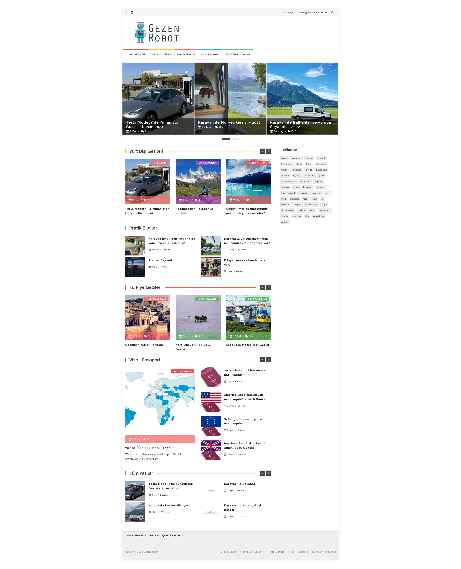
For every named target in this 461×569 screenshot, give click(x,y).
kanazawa (308, 187)
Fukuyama (310, 175)
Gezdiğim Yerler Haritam (144, 345)
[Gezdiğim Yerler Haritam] (147, 317)
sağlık (324, 204)
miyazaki (294, 198)
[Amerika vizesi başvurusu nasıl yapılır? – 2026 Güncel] (211, 402)
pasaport (297, 204)
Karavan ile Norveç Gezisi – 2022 (157, 122)
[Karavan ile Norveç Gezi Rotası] (211, 512)
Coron (284, 169)
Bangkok (321, 158)
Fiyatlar (296, 175)
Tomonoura (324, 210)
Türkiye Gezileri (135, 54)
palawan (285, 204)
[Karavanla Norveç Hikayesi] (135, 512)
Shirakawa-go (287, 210)
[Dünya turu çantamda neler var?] (211, 267)
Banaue (309, 158)
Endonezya (321, 169)
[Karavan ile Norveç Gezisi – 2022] (158, 98)
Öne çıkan (160, 162)
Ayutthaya (296, 158)
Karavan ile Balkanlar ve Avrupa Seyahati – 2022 (228, 124)
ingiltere (319, 181)
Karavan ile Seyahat (237, 54)
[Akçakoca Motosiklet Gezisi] (248, 317)
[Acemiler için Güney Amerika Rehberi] (302, 98)
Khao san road (288, 193)
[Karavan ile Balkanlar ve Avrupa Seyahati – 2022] (230, 98)
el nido (309, 169)
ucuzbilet (296, 216)
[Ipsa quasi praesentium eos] (211, 450)
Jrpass (296, 187)
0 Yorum (166, 249)
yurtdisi (284, 222)
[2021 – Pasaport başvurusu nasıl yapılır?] (211, 377)
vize (307, 216)
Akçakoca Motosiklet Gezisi (247, 345)
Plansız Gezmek (161, 260)
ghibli (321, 175)
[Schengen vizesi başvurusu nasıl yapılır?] (211, 426)
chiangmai (321, 164)
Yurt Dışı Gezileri (161, 54)
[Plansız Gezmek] (135, 267)
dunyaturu (296, 169)
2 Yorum (164, 494)
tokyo (312, 210)
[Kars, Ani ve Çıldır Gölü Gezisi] (198, 317)
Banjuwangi (286, 164)
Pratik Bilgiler (186, 54)
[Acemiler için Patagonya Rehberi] (198, 181)
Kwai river (316, 193)
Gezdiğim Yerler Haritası (313, 12)
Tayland (301, 210)
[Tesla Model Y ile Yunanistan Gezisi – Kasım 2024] (147, 181)
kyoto (328, 193)
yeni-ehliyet (319, 216)
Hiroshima (305, 181)
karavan (320, 187)
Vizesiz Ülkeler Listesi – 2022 (147, 448)
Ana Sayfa (288, 12)
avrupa (284, 158)
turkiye (284, 216)
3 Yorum (166, 267)
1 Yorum (242, 249)
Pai (322, 198)
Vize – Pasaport (210, 54)
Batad (299, 164)
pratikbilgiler (311, 204)
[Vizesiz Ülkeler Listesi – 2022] (160, 402)
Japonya (285, 187)
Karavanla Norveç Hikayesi (169, 505)
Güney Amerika (207, 162)
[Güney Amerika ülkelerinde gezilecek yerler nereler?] (248, 181)
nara (305, 198)
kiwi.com (303, 193)
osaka (314, 198)
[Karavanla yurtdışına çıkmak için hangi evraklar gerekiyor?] (211, 245)
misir (283, 198)
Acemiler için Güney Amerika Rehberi (298, 124)
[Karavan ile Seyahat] (211, 491)
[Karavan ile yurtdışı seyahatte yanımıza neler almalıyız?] (135, 245)
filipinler (285, 175)
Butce (309, 164)
